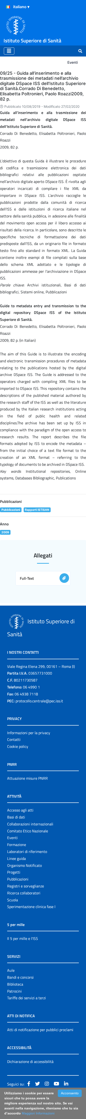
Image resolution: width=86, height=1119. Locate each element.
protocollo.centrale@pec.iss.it (39, 701)
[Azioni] (8, 6)
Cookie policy (17, 746)
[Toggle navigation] (9, 51)
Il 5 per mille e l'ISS (22, 938)
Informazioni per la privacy (28, 733)
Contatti (14, 739)
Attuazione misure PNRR (27, 778)
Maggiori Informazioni (38, 1113)
